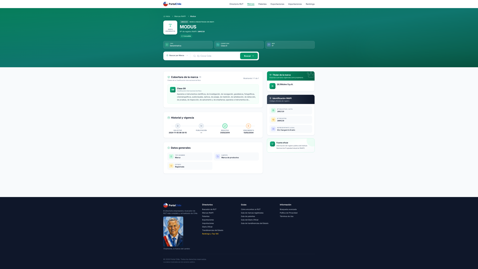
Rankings (310, 4)
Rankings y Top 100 (210, 234)
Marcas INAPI (180, 16)
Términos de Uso (286, 216)
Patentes (262, 4)
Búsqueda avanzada (288, 209)
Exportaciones (277, 4)
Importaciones (295, 4)
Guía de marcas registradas (252, 213)
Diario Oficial (207, 227)
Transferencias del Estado (212, 230)
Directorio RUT (236, 4)
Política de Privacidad (289, 213)
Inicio (168, 16)
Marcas (250, 4)
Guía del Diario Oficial (249, 220)
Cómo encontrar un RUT (251, 209)
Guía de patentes (248, 216)
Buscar (247, 56)
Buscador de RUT (209, 209)
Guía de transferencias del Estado (254, 223)
